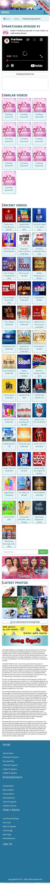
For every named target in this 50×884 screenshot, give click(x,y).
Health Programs (10, 773)
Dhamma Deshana (11, 757)
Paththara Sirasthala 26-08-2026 (39, 251)
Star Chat (7, 822)
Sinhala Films (8, 786)
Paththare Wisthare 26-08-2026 (39, 373)
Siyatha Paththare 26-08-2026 (24, 373)
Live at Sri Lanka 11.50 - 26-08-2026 (39, 227)
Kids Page (7, 834)
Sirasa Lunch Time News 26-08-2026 (8, 227)
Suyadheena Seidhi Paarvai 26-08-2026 (24, 348)
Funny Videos (8, 793)
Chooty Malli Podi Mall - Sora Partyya (24, 519)
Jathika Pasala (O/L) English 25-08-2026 (39, 470)
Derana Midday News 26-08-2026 (9, 300)
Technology (7, 830)
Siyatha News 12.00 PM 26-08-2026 (24, 227)
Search (43, 551)
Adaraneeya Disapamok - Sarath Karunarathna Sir (39, 522)
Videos (16, 18)
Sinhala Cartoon (9, 805)
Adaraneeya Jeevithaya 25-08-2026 (24, 422)
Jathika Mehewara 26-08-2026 (39, 275)
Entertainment (9, 798)
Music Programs (9, 826)
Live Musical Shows (11, 818)
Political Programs (10, 765)
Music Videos (8, 790)
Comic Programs (9, 801)
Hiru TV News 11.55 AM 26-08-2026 (9, 275)
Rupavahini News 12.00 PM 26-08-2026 (24, 251)
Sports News (8, 753)
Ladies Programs (10, 769)
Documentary (8, 761)
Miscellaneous (9, 838)
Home (8, 18)
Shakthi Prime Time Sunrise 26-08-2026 (39, 324)
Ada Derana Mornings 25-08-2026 (9, 543)
